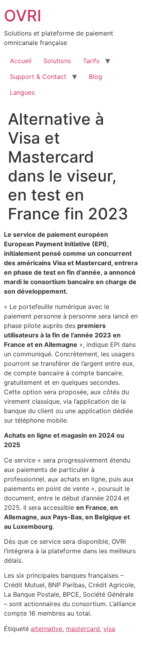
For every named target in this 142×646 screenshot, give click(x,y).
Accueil (21, 61)
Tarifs (91, 61)
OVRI (22, 15)
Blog (95, 77)
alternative (46, 629)
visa (109, 629)
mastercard (83, 629)
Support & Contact (38, 77)
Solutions (57, 61)
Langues (22, 92)
